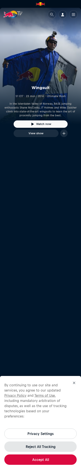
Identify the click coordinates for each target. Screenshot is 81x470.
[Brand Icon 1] (40, 4)
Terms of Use (44, 395)
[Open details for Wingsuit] (40, 76)
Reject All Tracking (41, 447)
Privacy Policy (15, 395)
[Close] (74, 383)
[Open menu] (73, 14)
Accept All (40, 460)
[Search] (52, 14)
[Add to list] (64, 133)
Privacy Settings (40, 434)
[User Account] (63, 14)
